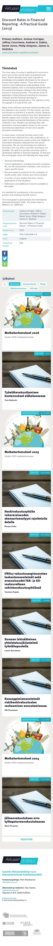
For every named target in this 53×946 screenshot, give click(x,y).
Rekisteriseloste (9, 898)
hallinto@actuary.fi (10, 890)
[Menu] (48, 8)
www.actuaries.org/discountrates (20, 52)
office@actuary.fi (9, 882)
